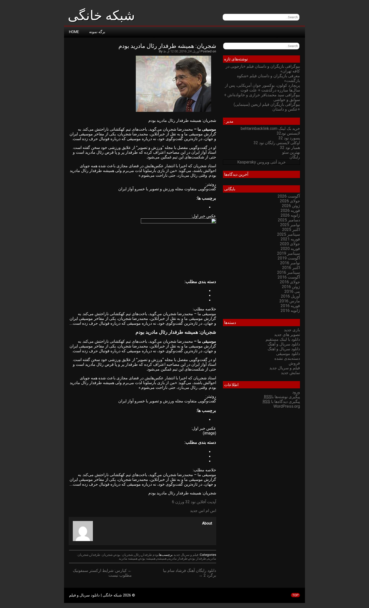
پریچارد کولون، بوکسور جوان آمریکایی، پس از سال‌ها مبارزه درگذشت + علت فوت (262, 88)
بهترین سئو (291, 152)
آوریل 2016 (290, 296)
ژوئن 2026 (291, 205)
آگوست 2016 (289, 277)
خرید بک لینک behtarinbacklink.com (270, 128)
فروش (294, 363)
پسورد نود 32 (289, 138)
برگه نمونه (97, 32)
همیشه (162, 558)
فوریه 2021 (290, 239)
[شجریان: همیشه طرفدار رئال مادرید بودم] (176, 111)
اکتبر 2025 (291, 229)
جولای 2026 (290, 201)
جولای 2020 (290, 243)
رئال (137, 555)
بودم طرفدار (150, 555)
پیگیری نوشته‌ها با (282, 396)
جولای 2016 (290, 282)
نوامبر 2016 (290, 262)
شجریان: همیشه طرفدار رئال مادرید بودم (167, 46)
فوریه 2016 (290, 305)
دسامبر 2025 (289, 220)
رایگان (294, 157)
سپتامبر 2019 (288, 253)
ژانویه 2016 (290, 310)
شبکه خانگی (101, 15)
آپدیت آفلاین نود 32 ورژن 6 (194, 501)
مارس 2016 (289, 301)
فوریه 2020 (290, 248)
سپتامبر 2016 (288, 272)
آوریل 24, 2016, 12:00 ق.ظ (181, 51)
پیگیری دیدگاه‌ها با (281, 401)
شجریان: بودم (123, 555)
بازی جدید (292, 329)
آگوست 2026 (289, 196)
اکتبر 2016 (291, 267)
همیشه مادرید (128, 558)
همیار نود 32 (290, 147)
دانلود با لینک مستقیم (283, 339)
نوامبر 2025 (290, 224)
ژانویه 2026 (290, 215)
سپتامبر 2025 (288, 234)
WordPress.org (286, 406)
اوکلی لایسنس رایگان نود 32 (277, 142)
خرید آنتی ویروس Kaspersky (261, 162)
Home (74, 32)
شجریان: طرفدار (101, 555)
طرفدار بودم (197, 558)
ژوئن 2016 (291, 286)
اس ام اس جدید (203, 510)
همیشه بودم (147, 558)
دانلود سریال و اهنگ (284, 348)
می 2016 (292, 291)
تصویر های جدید (287, 334)
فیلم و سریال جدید (185, 555)
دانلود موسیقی (288, 353)
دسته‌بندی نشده (287, 358)
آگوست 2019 (289, 258)
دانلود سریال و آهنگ (284, 344)
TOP (295, 595)
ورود (296, 392)
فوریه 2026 (290, 210)
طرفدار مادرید (178, 558)
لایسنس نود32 (288, 133)
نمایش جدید (290, 372)
